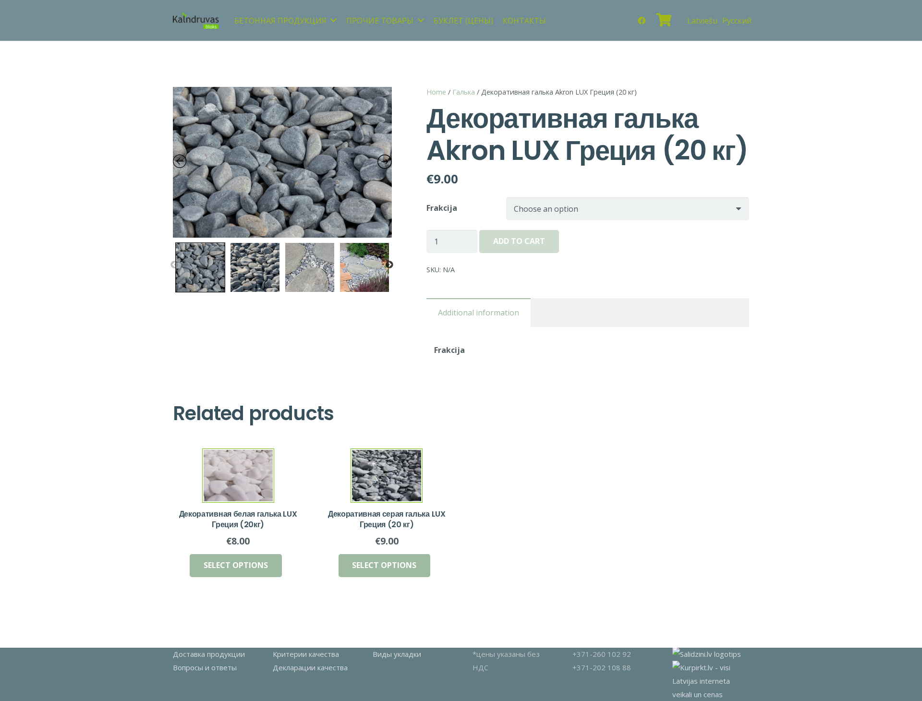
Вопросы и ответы (205, 667)
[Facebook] (641, 20)
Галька (463, 92)
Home (436, 92)
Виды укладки (397, 654)
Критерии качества (306, 654)
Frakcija (441, 208)
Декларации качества (310, 667)
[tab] (478, 312)
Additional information (478, 312)
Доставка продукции (209, 654)
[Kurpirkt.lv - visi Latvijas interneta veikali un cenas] (710, 694)
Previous (174, 265)
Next (389, 265)
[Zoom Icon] (282, 162)
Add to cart (519, 241)
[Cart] (664, 20)
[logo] (196, 20)
